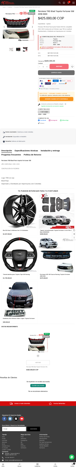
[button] (4, 27)
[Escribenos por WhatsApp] (71, 457)
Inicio (4, 7)
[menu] (73, 3)
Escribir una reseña (38, 385)
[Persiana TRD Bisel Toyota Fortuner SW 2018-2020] (38, 343)
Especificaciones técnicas (26, 151)
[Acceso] (64, 3)
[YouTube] (22, 418)
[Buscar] (60, 3)
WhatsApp (65, 120)
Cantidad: (40, 63)
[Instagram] (10, 418)
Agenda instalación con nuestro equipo (52, 106)
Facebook (43, 120)
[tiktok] (16, 418)
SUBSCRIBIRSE (33, 429)
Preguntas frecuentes (11, 155)
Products (10, 7)
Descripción (6, 151)
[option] (18, 27)
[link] (72, 66)
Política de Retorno (32, 155)
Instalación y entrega (50, 151)
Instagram (54, 120)
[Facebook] (4, 418)
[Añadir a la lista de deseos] (38, 356)
